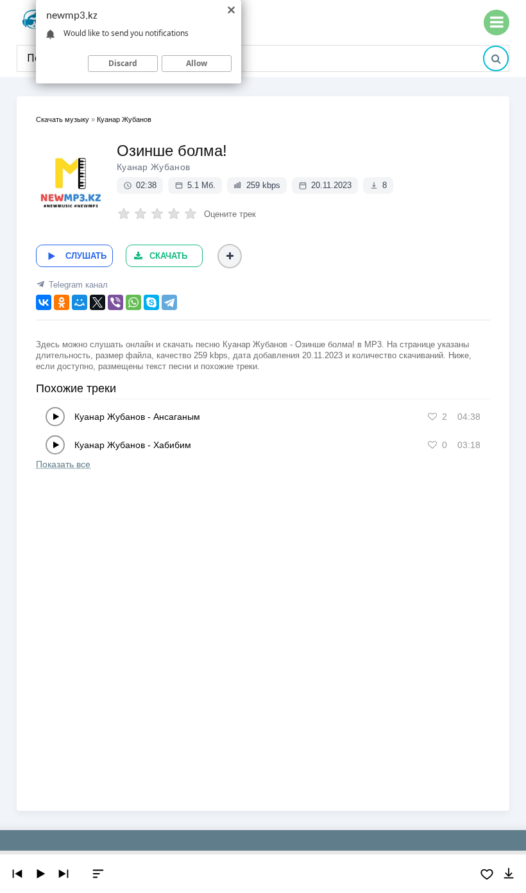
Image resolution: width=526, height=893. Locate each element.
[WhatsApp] (133, 302)
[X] (97, 302)
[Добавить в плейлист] (229, 256)
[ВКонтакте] (43, 302)
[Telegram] (169, 302)
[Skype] (151, 302)
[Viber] (115, 302)
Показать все (63, 464)
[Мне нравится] (432, 416)
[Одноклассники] (61, 302)
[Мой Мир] (79, 302)
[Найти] (496, 58)
